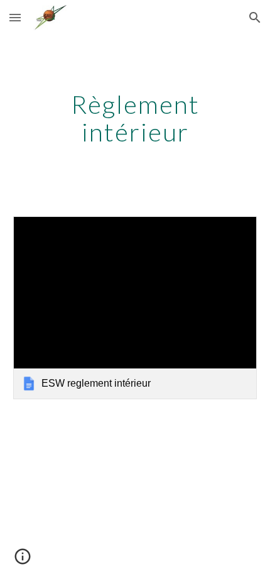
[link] (135, 307)
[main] (135, 118)
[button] (15, 17)
